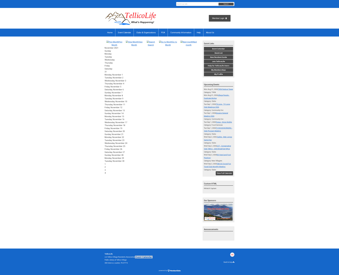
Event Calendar (144, 257)
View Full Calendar (224, 173)
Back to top (228, 262)
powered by (163, 270)
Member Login (218, 18)
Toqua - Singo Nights (224, 122)
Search (226, 4)
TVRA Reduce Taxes (225, 89)
